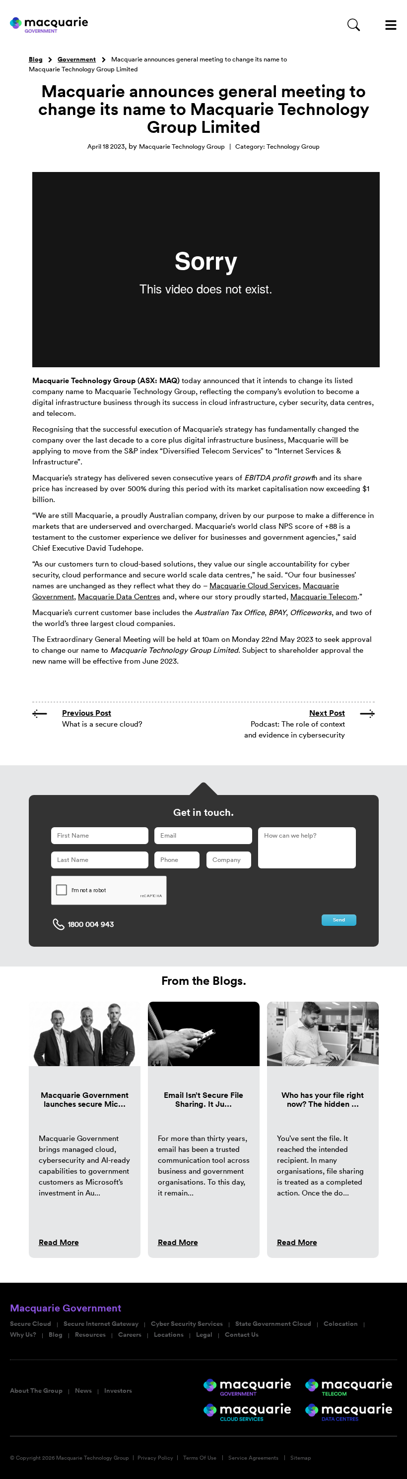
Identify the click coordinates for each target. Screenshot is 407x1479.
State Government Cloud (273, 1323)
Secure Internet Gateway (101, 1323)
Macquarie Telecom (323, 596)
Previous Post (86, 713)
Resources (90, 1334)
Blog (36, 59)
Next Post (327, 713)
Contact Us (242, 1334)
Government (77, 59)
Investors (118, 1390)
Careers (129, 1334)
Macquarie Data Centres (119, 596)
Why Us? (23, 1334)
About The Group (36, 1390)
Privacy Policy (155, 1458)
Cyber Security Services (187, 1323)
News (83, 1390)
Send (339, 920)
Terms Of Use (199, 1458)
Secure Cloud (30, 1323)
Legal (204, 1334)
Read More (59, 1242)
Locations (169, 1334)
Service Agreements (253, 1458)
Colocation (341, 1323)
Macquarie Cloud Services (254, 585)
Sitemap (300, 1458)
